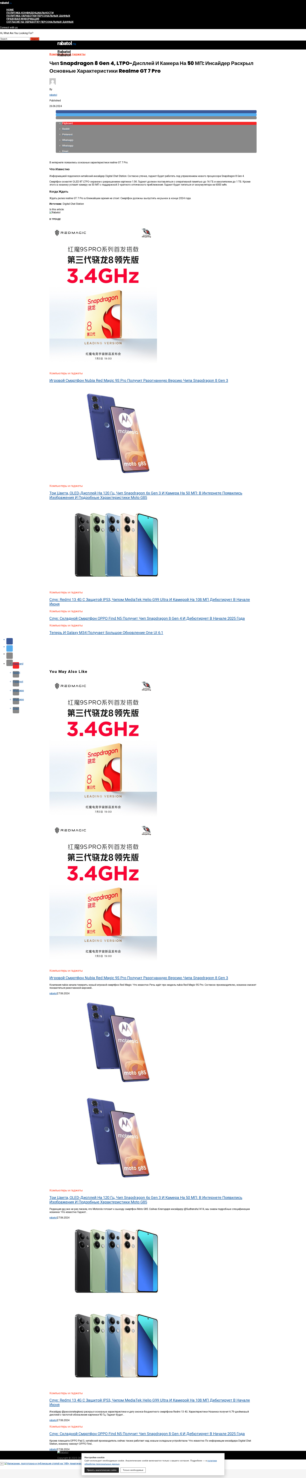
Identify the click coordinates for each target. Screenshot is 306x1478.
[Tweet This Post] (156, 114)
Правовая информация (22, 18)
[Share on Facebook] (156, 111)
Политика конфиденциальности (30, 12)
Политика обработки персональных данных (38, 15)
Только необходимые (133, 1470)
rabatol (53, 94)
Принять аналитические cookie (102, 1470)
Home (10, 9)
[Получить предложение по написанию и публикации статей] (49, 1463)
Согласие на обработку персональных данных (39, 21)
